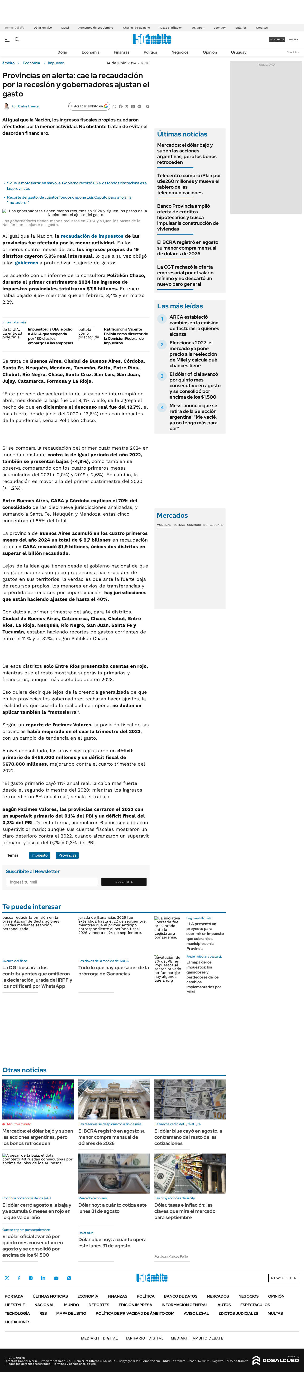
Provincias (67, 855)
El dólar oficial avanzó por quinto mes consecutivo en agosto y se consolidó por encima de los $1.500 (195, 385)
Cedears (216, 525)
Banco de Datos (180, 1296)
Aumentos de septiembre (96, 27)
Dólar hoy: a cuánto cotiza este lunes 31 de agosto (112, 1208)
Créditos (262, 27)
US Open (198, 27)
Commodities (197, 525)
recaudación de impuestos (92, 236)
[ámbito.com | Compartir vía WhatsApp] (114, 106)
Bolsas (179, 525)
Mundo (71, 1304)
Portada (14, 1296)
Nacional (44, 1304)
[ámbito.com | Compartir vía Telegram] (139, 106)
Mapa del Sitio (71, 1313)
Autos (224, 1304)
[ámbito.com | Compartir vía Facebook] (121, 106)
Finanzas (121, 52)
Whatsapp (69, 1278)
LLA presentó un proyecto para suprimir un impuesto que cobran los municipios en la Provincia (205, 936)
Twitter (7, 1278)
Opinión (210, 52)
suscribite (277, 39)
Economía (91, 52)
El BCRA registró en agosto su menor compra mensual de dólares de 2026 (187, 248)
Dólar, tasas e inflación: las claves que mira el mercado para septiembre (184, 1211)
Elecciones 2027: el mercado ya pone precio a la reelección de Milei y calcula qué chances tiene (193, 354)
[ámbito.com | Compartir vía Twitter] (127, 106)
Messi (65, 27)
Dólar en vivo (43, 27)
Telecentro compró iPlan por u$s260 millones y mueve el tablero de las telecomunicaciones (189, 184)
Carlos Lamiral (28, 106)
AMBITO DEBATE (197, 1338)
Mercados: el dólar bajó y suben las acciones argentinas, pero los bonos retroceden (187, 153)
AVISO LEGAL (196, 1313)
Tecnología (17, 1313)
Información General (185, 1304)
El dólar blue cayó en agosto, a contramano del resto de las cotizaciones (188, 1137)
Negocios (180, 52)
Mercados (218, 1296)
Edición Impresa (135, 1304)
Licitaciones (17, 1322)
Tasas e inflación (170, 27)
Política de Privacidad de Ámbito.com (135, 1313)
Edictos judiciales (238, 1313)
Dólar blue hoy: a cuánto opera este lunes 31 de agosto (112, 1242)
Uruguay (239, 52)
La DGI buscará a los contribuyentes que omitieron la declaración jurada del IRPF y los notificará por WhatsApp (37, 976)
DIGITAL (99, 1338)
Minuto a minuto (19, 1124)
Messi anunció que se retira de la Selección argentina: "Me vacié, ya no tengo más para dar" (194, 417)
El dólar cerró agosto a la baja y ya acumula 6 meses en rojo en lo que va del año (36, 1211)
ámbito (8, 63)
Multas (275, 1313)
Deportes (99, 1304)
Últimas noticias (50, 1296)
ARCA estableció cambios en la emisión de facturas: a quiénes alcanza (194, 325)
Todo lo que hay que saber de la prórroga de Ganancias (113, 970)
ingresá (293, 39)
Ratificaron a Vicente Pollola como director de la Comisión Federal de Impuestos (126, 336)
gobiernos (27, 263)
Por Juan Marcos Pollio (171, 1256)
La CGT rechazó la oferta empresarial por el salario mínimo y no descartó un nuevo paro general (185, 275)
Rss (43, 1313)
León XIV (220, 27)
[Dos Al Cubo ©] (275, 1360)
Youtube (56, 1278)
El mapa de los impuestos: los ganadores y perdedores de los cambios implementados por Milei (203, 977)
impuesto (56, 63)
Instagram (30, 1278)
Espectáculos (255, 1304)
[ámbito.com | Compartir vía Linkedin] (133, 106)
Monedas (164, 525)
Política (150, 52)
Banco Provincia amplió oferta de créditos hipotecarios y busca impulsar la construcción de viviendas (188, 217)
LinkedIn (43, 1278)
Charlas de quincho (136, 27)
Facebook (19, 1278)
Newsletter (293, 52)
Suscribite (124, 881)
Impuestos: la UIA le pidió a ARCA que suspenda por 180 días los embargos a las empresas (50, 336)
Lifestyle (15, 1304)
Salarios (241, 27)
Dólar (62, 52)
